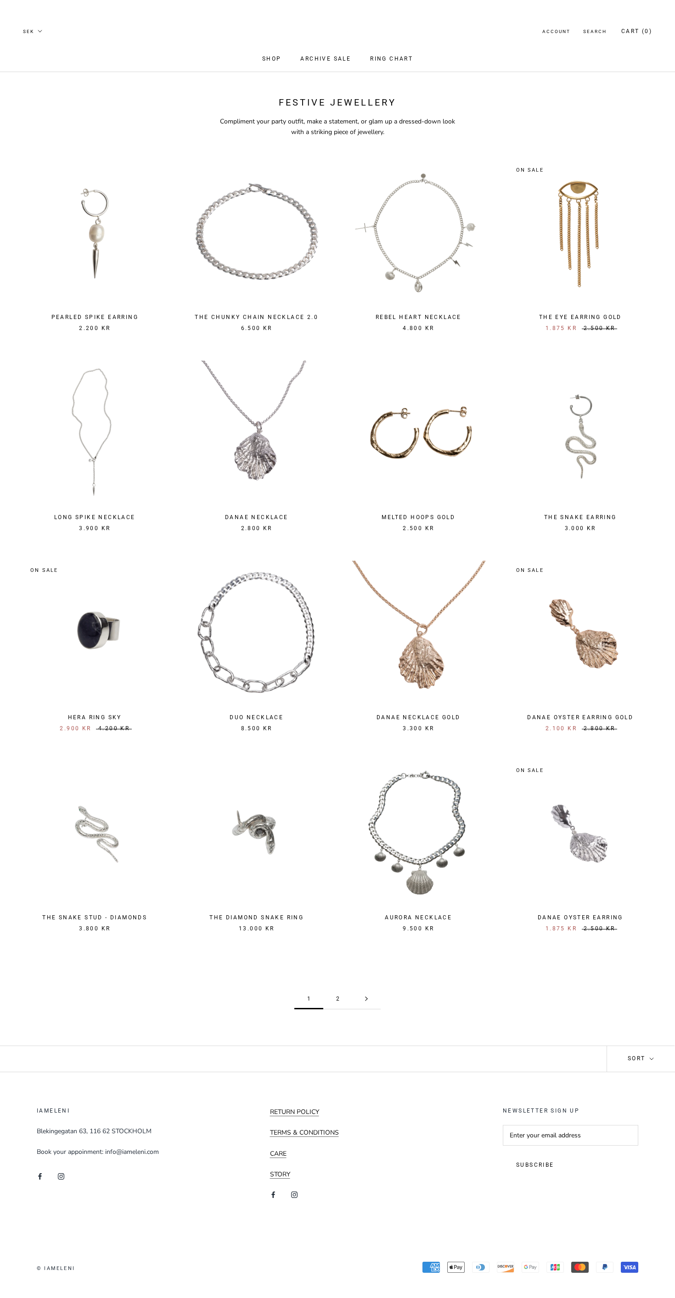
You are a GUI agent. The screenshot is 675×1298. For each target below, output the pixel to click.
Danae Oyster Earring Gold (580, 717)
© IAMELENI (56, 1268)
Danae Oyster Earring (580, 917)
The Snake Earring (580, 517)
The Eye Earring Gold (580, 317)
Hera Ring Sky (95, 717)
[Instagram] (61, 1175)
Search (595, 31)
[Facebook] (40, 1175)
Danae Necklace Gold (419, 717)
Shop (271, 59)
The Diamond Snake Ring (256, 917)
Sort (638, 1058)
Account (556, 31)
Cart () (636, 31)
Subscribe (535, 1165)
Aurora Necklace (418, 917)
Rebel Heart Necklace (418, 317)
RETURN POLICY (294, 1112)
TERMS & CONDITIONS (304, 1132)
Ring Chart (391, 59)
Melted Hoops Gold (418, 517)
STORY (280, 1174)
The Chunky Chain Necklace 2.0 (256, 317)
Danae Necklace (256, 517)
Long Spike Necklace (94, 517)
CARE (278, 1153)
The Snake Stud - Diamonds (94, 917)
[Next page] (366, 999)
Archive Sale (325, 59)
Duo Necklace (256, 717)
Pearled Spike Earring (94, 317)
